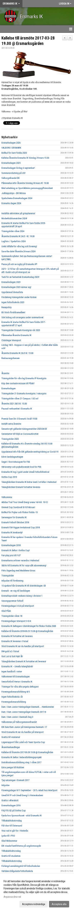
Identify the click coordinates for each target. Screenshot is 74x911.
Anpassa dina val (12, 896)
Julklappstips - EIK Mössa (13, 193)
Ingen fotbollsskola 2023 (12, 302)
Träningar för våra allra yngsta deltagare (19, 686)
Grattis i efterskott (9, 800)
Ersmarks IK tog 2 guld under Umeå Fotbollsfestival (25, 472)
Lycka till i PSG (8, 835)
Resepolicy (6, 307)
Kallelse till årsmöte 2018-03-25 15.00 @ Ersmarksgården (27, 631)
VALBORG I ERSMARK (11, 147)
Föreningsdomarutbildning (13, 701)
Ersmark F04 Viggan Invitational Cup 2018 (20, 527)
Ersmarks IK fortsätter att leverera (17, 636)
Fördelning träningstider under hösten (18, 297)
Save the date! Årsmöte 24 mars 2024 (18, 251)
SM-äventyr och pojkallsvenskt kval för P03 (21, 467)
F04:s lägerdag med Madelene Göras (18, 570)
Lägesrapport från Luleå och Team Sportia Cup (23, 742)
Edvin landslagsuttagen (12, 456)
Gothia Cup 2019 (9, 477)
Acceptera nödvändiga (33, 904)
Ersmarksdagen (8, 388)
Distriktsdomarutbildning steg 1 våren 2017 (21, 762)
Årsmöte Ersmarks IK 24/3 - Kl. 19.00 (17, 236)
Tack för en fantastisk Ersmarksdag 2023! (20, 277)
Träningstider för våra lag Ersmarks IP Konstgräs (23, 378)
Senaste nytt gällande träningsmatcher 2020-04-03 (24, 428)
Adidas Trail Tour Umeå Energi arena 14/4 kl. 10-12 (24, 502)
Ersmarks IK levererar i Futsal (14, 641)
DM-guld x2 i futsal (10, 651)
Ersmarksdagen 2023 (10, 282)
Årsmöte (5, 373)
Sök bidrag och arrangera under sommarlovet (22, 317)
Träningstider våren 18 (11, 616)
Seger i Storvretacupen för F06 (15, 461)
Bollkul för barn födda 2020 (14, 152)
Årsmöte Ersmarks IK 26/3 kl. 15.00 (17, 353)
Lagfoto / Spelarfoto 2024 (13, 241)
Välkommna (6, 497)
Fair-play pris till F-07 (10, 555)
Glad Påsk (6, 611)
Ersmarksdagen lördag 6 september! (18, 168)
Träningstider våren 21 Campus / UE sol (19, 398)
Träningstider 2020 (10, 439)
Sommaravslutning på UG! (13, 173)
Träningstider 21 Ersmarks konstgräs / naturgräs (23, 393)
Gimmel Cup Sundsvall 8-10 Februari (18, 507)
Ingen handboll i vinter (11, 671)
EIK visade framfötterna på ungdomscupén (21, 845)
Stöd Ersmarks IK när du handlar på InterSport (22, 646)
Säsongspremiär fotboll (12, 600)
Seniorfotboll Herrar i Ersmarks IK (16, 681)
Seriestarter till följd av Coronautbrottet (19, 434)
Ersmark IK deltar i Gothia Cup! (15, 550)
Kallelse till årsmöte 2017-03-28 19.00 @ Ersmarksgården (27, 752)
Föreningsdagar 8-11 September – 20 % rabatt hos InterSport (29, 790)
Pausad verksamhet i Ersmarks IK (16, 408)
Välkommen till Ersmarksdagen (15, 676)
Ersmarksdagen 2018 (10, 545)
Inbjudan (5, 785)
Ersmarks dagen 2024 (11, 203)
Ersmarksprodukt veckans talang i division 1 (21, 595)
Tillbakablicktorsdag (11, 851)
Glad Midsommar (9, 840)
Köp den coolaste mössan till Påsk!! (17, 383)
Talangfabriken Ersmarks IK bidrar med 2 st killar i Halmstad (28, 482)
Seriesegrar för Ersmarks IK (14, 517)
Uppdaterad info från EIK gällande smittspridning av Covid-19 (29, 451)
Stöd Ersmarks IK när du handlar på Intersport (22, 732)
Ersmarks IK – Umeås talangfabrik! (17, 666)
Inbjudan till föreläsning (12, 580)
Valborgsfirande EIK (10, 178)
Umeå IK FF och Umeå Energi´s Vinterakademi (22, 795)
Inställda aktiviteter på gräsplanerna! (18, 213)
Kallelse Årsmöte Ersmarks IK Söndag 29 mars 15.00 (25, 157)
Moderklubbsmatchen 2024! (14, 218)
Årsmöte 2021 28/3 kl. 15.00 (14, 403)
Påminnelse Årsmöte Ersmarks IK (16, 335)
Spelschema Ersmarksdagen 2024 (16, 198)
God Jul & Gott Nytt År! (12, 656)
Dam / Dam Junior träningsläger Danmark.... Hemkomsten (27, 706)
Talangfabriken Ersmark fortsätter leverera (20, 487)
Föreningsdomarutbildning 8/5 (15, 691)
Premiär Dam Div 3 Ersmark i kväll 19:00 (19, 418)
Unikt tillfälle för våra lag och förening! (19, 246)
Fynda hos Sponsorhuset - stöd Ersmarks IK (21, 815)
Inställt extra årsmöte (11, 423)
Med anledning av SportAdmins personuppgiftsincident (27, 188)
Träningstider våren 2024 (12, 231)
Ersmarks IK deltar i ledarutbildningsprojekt (21, 757)
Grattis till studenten (10, 856)
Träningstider (7, 575)
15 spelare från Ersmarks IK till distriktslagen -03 (23, 585)
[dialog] (37, 892)
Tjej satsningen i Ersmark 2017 (15, 780)
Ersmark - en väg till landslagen (15, 590)
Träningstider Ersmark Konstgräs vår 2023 (20, 330)
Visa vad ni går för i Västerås (14, 830)
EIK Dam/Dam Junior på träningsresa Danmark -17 (24, 727)
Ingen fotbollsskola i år (12, 696)
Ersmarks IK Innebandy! (12, 532)
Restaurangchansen (10, 358)
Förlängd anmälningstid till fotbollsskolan (20, 866)
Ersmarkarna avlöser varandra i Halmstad (20, 560)
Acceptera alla (59, 904)
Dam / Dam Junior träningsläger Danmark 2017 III (23, 712)
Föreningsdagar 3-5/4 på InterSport (17, 606)
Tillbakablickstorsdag (11, 820)
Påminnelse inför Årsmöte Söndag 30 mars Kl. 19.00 (25, 183)
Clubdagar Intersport (11, 340)
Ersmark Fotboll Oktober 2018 (15, 522)
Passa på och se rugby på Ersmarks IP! (19, 264)
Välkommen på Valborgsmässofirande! (19, 722)
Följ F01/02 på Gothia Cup (13, 810)
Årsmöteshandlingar (10, 747)
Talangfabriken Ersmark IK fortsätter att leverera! (23, 661)
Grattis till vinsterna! (10, 737)
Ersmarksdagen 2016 (10, 805)
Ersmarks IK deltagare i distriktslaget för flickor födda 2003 (28, 626)
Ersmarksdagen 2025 (10, 163)
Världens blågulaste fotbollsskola (17, 871)
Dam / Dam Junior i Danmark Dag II (17, 717)
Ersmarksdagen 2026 (10, 142)
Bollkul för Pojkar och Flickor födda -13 (19, 512)
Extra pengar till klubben (12, 767)
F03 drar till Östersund (11, 825)
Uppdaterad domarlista (12, 292)
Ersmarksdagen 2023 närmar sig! (16, 287)
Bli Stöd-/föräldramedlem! (13, 312)
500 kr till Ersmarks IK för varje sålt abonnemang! (23, 565)
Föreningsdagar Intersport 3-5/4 (16, 621)
